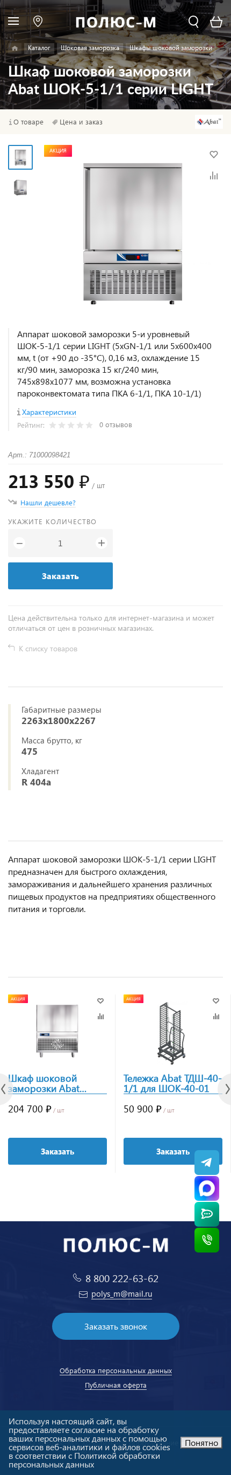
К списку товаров (48, 648)
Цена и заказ (81, 121)
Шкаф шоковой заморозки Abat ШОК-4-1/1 (44, 1083)
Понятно (201, 1442)
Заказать (60, 575)
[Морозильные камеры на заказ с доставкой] (14, 48)
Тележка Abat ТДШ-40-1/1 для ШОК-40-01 (173, 1083)
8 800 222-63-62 (121, 1278)
